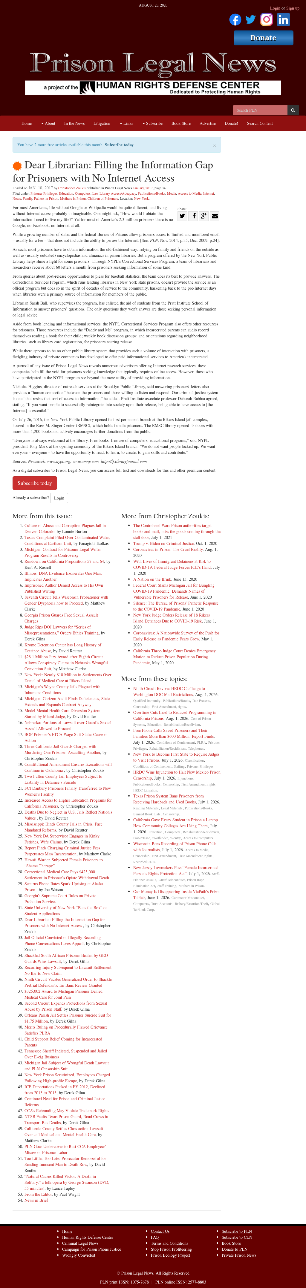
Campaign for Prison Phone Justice (91, 1249)
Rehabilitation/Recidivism (182, 724)
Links (127, 123)
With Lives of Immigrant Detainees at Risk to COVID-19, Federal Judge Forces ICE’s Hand (172, 564)
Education (66, 193)
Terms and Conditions (169, 1243)
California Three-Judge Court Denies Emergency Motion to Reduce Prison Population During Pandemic (174, 656)
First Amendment (164, 856)
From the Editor (38, 1194)
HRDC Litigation (145, 790)
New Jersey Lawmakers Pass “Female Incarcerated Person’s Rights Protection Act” (175, 870)
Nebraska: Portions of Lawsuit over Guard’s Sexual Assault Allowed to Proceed (68, 725)
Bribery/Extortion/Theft (191, 903)
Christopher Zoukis (72, 187)
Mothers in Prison (73, 198)
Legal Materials (172, 808)
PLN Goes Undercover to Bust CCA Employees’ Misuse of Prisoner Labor (65, 1149)
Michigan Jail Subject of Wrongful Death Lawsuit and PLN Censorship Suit (67, 1066)
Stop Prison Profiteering (171, 1249)
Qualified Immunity (146, 700)
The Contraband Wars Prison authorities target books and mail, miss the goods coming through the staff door (177, 531)
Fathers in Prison (46, 198)
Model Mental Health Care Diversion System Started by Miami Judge (62, 713)
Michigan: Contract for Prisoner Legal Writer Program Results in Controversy (63, 552)
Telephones (196, 748)
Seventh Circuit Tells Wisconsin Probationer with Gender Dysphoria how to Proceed (66, 600)
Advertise (208, 123)
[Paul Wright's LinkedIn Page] (283, 17)
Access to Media (189, 193)
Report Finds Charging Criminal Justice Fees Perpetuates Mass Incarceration (62, 851)
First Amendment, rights (169, 706)
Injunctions (185, 778)
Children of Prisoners (103, 198)
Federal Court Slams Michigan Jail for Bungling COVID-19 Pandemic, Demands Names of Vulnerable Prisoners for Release (174, 591)
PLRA (201, 742)
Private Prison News (239, 1255)
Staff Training (166, 885)
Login (275, 8)
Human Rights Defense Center (87, 1237)
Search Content (260, 123)
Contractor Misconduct (188, 897)
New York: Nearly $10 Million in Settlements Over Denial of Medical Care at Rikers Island (68, 677)
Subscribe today (119, 145)
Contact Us (160, 1231)
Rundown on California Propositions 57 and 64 (64, 561)
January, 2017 (143, 187)
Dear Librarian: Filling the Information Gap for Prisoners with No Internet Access (65, 922)
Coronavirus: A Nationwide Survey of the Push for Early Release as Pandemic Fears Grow (176, 636)
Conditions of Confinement (176, 742)
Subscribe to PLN (237, 1231)
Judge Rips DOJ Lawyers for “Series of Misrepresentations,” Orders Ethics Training (62, 630)
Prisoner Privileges (43, 193)
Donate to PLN (234, 1249)
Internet (208, 193)
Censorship (141, 706)
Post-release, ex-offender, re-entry (157, 838)
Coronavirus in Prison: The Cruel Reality (168, 549)
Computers (83, 193)
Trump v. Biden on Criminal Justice (163, 543)
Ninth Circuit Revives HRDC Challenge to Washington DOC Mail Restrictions (169, 691)
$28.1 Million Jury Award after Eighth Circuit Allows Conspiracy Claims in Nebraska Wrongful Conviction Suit (66, 662)
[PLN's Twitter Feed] (250, 17)
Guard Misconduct (172, 879)
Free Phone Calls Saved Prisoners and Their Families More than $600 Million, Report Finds (173, 733)
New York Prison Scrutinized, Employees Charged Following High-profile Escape (67, 1077)
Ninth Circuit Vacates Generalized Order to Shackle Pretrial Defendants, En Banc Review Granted (68, 982)
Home (27, 123)
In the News (74, 123)
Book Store (181, 123)
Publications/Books (151, 193)
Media (171, 193)
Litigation (102, 123)
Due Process (201, 700)
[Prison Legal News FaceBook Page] (235, 17)
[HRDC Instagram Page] (266, 17)
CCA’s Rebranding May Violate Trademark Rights (67, 1110)
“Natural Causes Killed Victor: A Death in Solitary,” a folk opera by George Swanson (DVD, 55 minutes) (67, 1182)
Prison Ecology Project (170, 1255)
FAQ (155, 1237)
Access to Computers (198, 838)
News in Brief (36, 1200)
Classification (194, 760)
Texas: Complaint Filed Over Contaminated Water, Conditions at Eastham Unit (67, 540)
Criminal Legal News (80, 1243)
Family (27, 198)
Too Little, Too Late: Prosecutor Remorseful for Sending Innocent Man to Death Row (65, 1161)
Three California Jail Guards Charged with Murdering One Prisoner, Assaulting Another (62, 749)
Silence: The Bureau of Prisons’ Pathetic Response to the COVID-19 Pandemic (175, 606)
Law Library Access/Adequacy (114, 193)
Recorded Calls (144, 862)
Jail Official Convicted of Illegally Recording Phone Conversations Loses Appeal (63, 940)
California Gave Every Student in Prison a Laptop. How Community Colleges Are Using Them (176, 823)
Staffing (179, 766)
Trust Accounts (161, 903)
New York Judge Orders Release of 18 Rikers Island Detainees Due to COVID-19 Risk (171, 618)
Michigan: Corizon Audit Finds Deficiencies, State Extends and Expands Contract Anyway (67, 701)
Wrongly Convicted (78, 1255)
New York (141, 198)
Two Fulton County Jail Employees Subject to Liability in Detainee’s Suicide (63, 779)
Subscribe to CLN (237, 1237)
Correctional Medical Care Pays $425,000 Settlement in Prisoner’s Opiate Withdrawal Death (67, 874)
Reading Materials (146, 808)
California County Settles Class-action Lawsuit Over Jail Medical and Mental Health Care (64, 1131)
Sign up (292, 8)
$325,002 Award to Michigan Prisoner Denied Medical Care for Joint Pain (63, 994)
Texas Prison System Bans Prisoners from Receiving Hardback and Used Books (168, 799)
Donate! (231, 123)
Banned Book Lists (146, 814)
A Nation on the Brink (152, 579)
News (17, 198)
